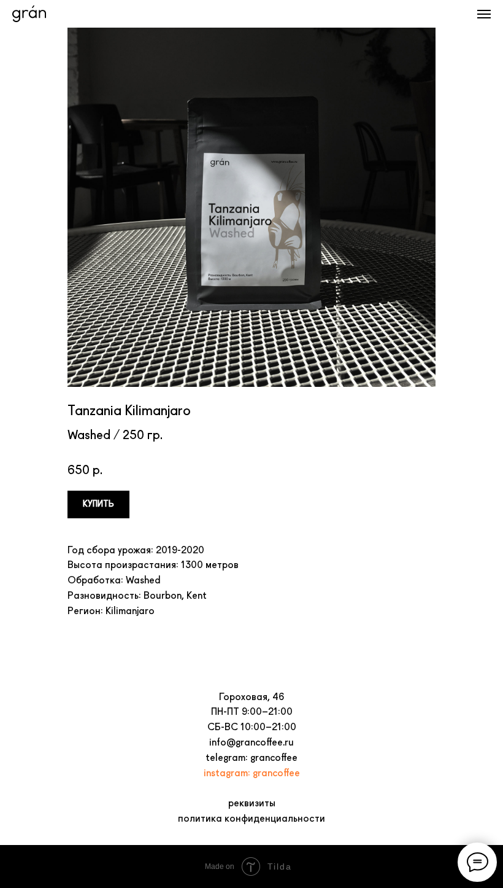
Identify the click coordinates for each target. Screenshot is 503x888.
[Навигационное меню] (484, 14)
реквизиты (251, 803)
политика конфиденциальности (251, 818)
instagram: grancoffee (252, 773)
